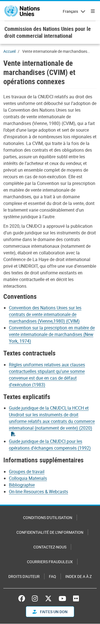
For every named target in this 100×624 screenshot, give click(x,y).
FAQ (52, 576)
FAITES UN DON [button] (53, 611)
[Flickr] (76, 598)
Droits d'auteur (24, 576)
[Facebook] (23, 598)
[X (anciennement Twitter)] (48, 598)
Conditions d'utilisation (47, 517)
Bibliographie (22, 485)
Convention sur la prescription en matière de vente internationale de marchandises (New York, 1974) (52, 334)
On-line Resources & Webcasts (38, 491)
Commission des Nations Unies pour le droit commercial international (47, 32)
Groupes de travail (26, 471)
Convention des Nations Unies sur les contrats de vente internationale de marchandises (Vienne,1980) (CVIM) (45, 314)
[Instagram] (35, 598)
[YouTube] (62, 598)
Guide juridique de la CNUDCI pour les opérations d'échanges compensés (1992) (50, 444)
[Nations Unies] (22, 11)
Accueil (9, 51)
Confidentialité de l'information (49, 532)
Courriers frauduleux (50, 561)
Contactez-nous (49, 547)
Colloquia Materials (28, 478)
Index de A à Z (78, 576)
